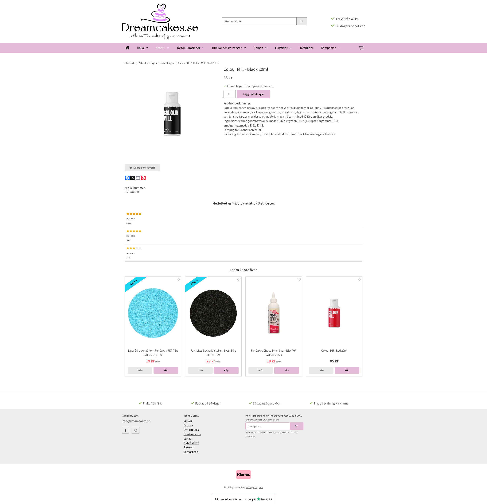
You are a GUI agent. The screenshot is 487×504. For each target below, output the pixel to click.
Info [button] (140, 370)
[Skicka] (296, 426)
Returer (189, 447)
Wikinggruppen (254, 487)
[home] (127, 48)
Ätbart (160, 48)
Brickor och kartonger (227, 48)
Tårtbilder (306, 48)
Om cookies (191, 430)
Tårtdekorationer (188, 48)
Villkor (188, 421)
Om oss (188, 425)
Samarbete (191, 452)
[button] (166, 370)
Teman (258, 48)
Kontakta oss (192, 434)
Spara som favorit (143, 167)
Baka (140, 48)
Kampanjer (328, 48)
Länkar (188, 438)
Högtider (281, 48)
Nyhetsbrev (191, 443)
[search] (301, 21)
